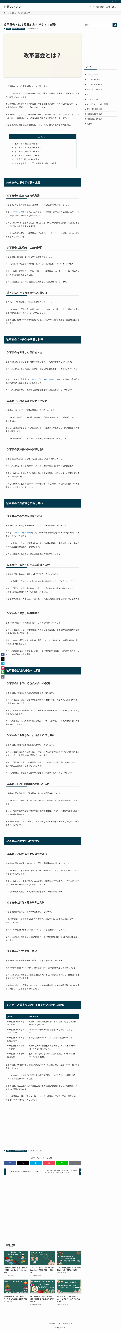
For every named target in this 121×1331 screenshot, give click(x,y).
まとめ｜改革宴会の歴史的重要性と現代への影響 (35, 163)
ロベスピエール (38, 379)
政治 (41, 1151)
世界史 (8, 28)
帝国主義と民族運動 (94, 109)
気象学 (89, 124)
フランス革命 (19, 212)
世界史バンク (12, 6)
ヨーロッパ (33, 1151)
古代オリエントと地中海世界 (98, 104)
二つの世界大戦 (93, 99)
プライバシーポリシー (64, 1324)
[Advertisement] (42, 1125)
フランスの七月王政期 (22, 533)
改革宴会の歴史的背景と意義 (27, 144)
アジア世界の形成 (93, 80)
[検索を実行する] (114, 25)
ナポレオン (52, 379)
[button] (10, 1163)
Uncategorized (92, 75)
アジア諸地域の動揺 (94, 84)
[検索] (115, 1)
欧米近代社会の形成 (94, 119)
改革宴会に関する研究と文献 (27, 159)
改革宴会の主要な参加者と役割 (28, 147)
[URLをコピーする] (75, 1163)
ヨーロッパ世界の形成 (95, 89)
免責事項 (52, 1324)
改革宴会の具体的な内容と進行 (28, 151)
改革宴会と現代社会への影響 (27, 155)
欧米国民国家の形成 (18, 28)
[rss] (112, 1)
